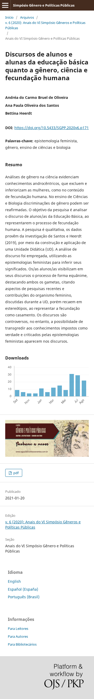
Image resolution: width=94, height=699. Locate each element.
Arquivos (27, 17)
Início (9, 17)
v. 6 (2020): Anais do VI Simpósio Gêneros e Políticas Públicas (45, 25)
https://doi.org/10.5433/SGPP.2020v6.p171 (51, 127)
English (14, 581)
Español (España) (23, 589)
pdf (16, 472)
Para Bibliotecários (22, 644)
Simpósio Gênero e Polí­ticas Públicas (43, 5)
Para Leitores (18, 628)
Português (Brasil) (23, 596)
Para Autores (18, 636)
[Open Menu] (5, 5)
